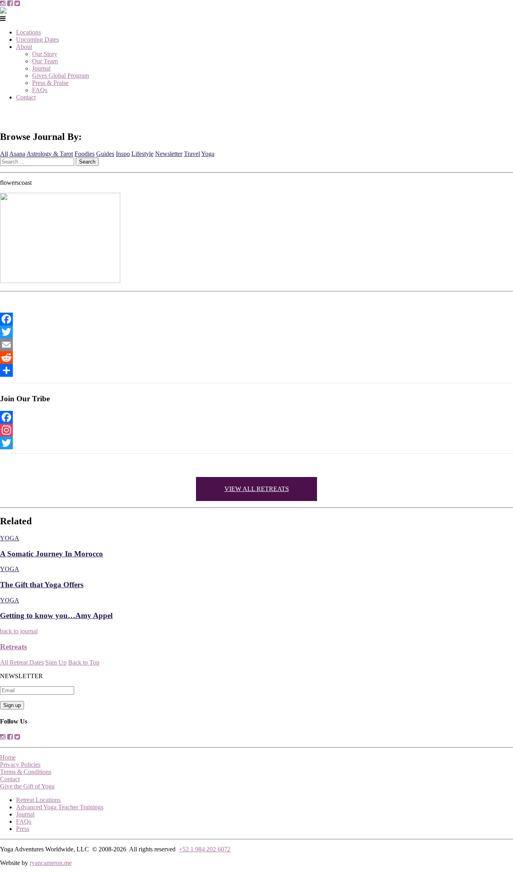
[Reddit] (256, 357)
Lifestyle (142, 153)
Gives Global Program (60, 75)
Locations (28, 32)
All (4, 153)
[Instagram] (256, 430)
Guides (105, 153)
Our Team (45, 61)
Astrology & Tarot (49, 153)
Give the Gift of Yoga (27, 786)
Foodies (85, 153)
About (24, 46)
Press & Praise (50, 82)
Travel (192, 153)
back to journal (19, 631)
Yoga (207, 153)
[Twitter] (256, 331)
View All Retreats (256, 488)
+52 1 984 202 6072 (204, 849)
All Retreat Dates (22, 662)
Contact (26, 97)
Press (22, 828)
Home (8, 757)
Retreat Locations (38, 799)
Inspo (123, 153)
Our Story (44, 54)
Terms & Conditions (25, 771)
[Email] (256, 344)
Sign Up (56, 662)
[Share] (256, 370)
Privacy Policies (20, 764)
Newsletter (168, 153)
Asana (17, 153)
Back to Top (83, 662)
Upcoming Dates (37, 39)
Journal (41, 68)
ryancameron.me (51, 862)
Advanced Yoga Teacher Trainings (59, 807)
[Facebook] (256, 319)
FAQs (39, 90)
